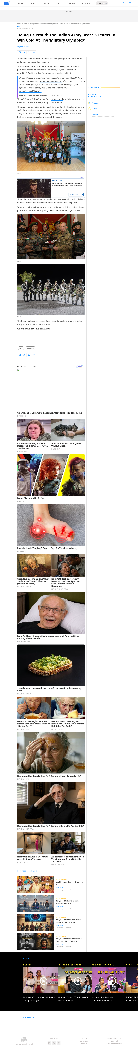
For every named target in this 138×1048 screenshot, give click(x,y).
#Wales (47, 84)
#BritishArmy (27, 84)
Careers (84, 1044)
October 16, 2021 (56, 95)
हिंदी (105, 3)
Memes (72, 3)
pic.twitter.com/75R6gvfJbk (30, 91)
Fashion (28, 965)
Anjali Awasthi (23, 46)
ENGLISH (100, 3)
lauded (50, 199)
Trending (19, 3)
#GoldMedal (75, 78)
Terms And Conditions (114, 1044)
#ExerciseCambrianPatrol (51, 81)
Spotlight (86, 3)
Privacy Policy (114, 1041)
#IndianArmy (31, 78)
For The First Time (70, 965)
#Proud (22, 78)
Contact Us (84, 1041)
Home (19, 24)
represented (57, 99)
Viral (25, 24)
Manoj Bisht (59, 887)
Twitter (19, 261)
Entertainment (62, 879)
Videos (32, 3)
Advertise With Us (114, 1038)
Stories (45, 3)
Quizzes (59, 3)
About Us (84, 1038)
